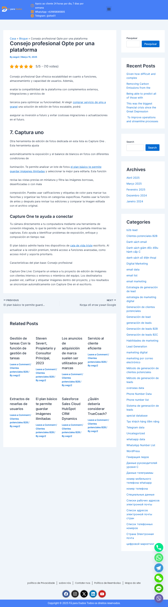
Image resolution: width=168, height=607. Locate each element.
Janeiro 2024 (134, 201)
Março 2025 (134, 183)
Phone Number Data (139, 393)
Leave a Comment (20, 364)
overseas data (135, 388)
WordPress (133, 451)
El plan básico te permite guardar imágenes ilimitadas (46, 409)
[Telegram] (158, 567)
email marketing (136, 281)
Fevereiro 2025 (135, 189)
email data (132, 269)
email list (131, 275)
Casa (13, 38)
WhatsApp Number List (140, 445)
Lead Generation (136, 346)
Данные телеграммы (139, 472)
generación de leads (139, 322)
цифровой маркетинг (140, 543)
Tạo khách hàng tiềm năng (142, 421)
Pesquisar (131, 38)
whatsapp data (135, 439)
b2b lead (131, 230)
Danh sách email (136, 241)
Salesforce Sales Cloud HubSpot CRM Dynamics (71, 409)
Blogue (23, 38)
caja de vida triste (81, 245)
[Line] (158, 588)
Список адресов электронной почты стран (139, 514)
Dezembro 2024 (136, 195)
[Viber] (158, 598)
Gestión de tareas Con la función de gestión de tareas (20, 348)
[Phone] (158, 547)
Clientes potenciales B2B (141, 236)
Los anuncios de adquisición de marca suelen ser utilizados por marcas (72, 353)
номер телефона (137, 488)
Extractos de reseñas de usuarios (20, 404)
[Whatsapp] (158, 557)
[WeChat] (158, 578)
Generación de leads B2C (142, 334)
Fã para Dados (77, 603)
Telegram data (135, 427)
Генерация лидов (137, 457)
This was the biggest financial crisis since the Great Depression (141, 107)
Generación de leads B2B (142, 328)
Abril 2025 (133, 177)
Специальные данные (140, 494)
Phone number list (137, 399)
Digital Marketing (137, 263)
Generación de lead (138, 316)
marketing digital (136, 352)
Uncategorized (135, 433)
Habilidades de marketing (142, 340)
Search (130, 141)
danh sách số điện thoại (141, 257)
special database (136, 415)
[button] (109, 9)
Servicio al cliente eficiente (96, 343)
